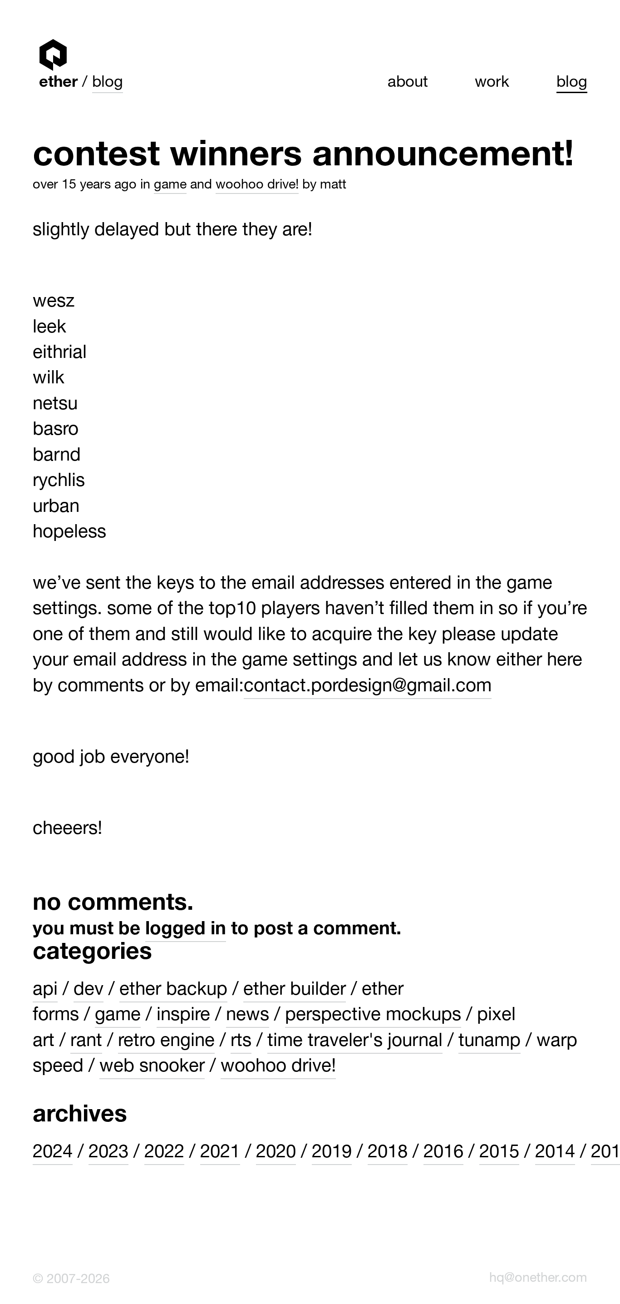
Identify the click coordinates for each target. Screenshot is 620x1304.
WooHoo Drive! (257, 185)
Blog (107, 83)
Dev (88, 991)
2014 (555, 1153)
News (247, 1016)
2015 (499, 1153)
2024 (53, 1153)
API (45, 991)
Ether (53, 54)
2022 (164, 1153)
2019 (332, 1153)
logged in (185, 930)
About (408, 83)
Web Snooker (152, 1067)
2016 (443, 1153)
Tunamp (489, 1042)
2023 (108, 1153)
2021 (220, 1153)
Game (170, 185)
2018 (388, 1153)
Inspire (183, 1016)
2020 (276, 1153)
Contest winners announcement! (303, 157)
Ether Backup (173, 991)
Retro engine (166, 1042)
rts (241, 1042)
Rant (86, 1042)
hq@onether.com (538, 1278)
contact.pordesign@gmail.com (368, 687)
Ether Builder (294, 991)
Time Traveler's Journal (355, 1042)
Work (492, 83)
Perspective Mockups (373, 1016)
